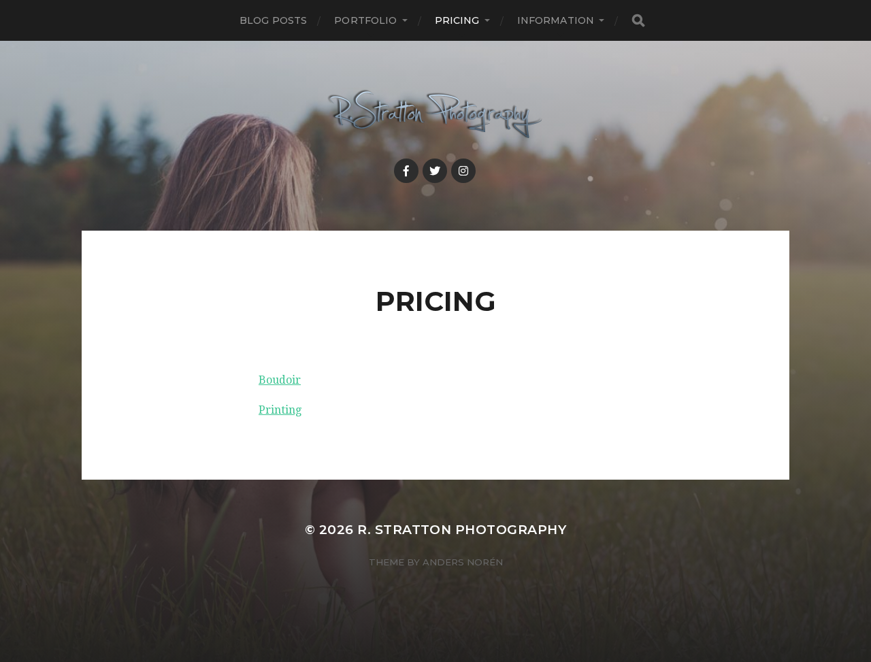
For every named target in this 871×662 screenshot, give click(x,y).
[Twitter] (435, 171)
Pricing (457, 20)
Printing (280, 409)
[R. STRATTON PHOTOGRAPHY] (435, 115)
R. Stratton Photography (461, 529)
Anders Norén (463, 562)
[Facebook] (406, 171)
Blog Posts (273, 20)
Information (556, 20)
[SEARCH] (638, 20)
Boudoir (280, 380)
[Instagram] (463, 171)
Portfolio (365, 20)
